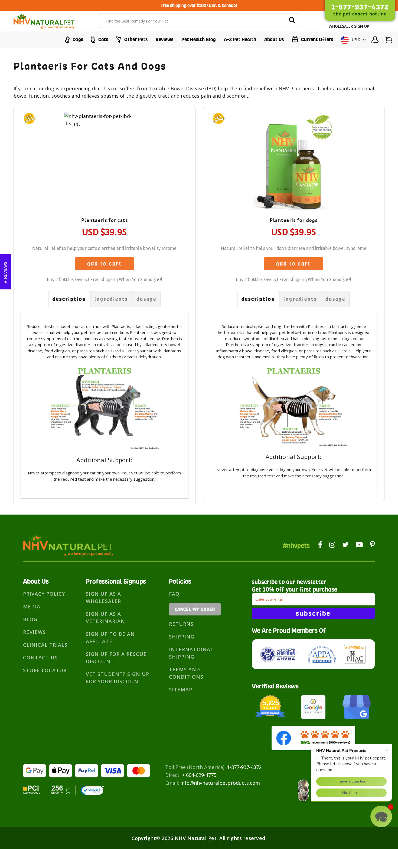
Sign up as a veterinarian (105, 617)
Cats (102, 39)
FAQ (174, 594)
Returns (181, 624)
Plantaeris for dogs (294, 220)
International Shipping (191, 653)
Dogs (77, 39)
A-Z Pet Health (240, 39)
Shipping (181, 636)
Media (31, 606)
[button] (381, 816)
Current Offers (316, 39)
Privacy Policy (44, 594)
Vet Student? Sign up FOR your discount (117, 678)
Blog (30, 619)
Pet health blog (198, 39)
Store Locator (45, 670)
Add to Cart (104, 263)
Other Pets (135, 39)
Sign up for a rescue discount (116, 658)
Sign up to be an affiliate (110, 637)
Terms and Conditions (186, 673)
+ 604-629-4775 (199, 775)
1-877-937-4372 (244, 767)
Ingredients (111, 299)
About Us (274, 39)
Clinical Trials (45, 644)
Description (69, 299)
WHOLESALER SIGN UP (349, 26)
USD (356, 40)
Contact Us (40, 657)
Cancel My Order (195, 609)
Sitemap (180, 689)
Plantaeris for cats (104, 220)
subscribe (313, 613)
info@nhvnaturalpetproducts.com (220, 783)
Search (292, 21)
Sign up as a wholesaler (103, 597)
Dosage (146, 299)
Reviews (164, 39)
